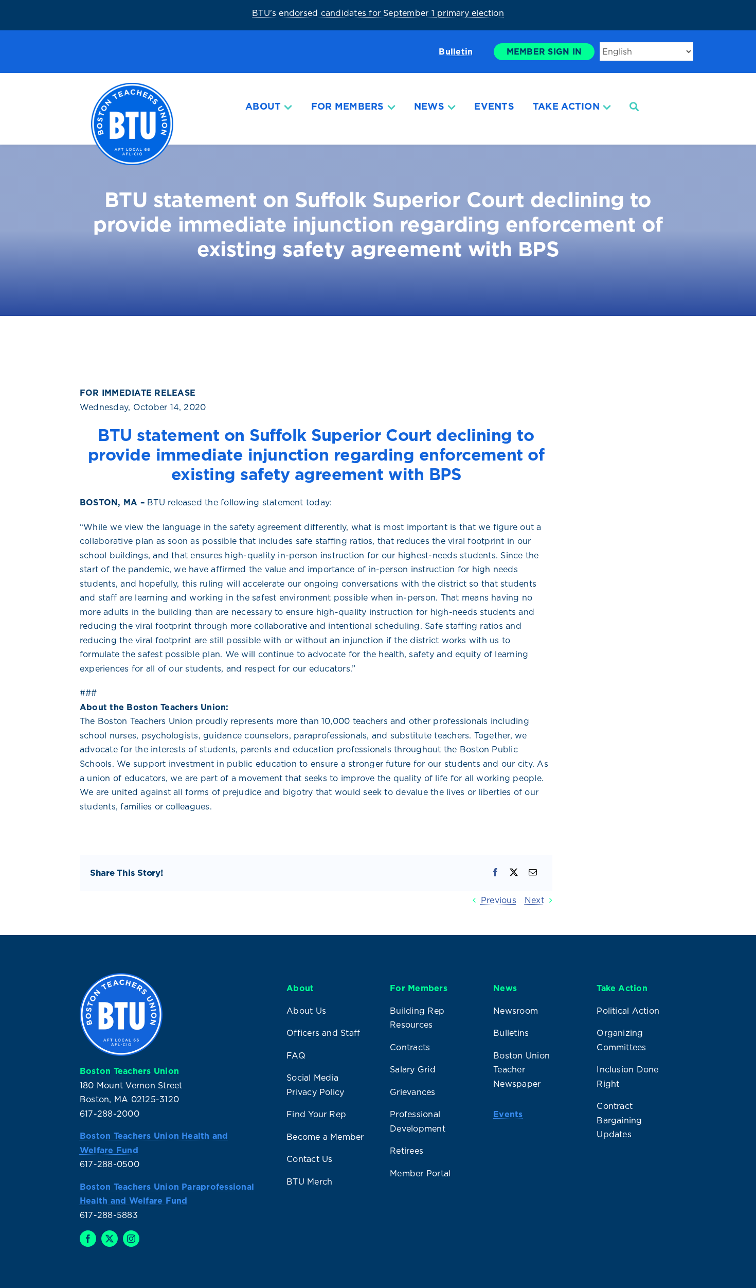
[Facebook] (495, 873)
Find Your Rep (316, 1114)
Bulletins (511, 1032)
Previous (498, 900)
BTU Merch (309, 1181)
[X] (514, 873)
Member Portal (420, 1173)
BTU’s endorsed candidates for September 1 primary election (378, 13)
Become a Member (325, 1136)
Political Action (628, 1010)
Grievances (412, 1092)
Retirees (406, 1150)
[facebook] (88, 1238)
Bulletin (456, 51)
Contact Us (309, 1159)
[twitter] (109, 1238)
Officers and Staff (323, 1032)
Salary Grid (413, 1069)
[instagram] (131, 1238)
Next (534, 900)
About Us (306, 1010)
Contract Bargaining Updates (619, 1120)
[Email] (533, 873)
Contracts (410, 1047)
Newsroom (515, 1010)
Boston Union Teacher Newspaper (521, 1069)
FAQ (295, 1055)
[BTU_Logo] (132, 87)
